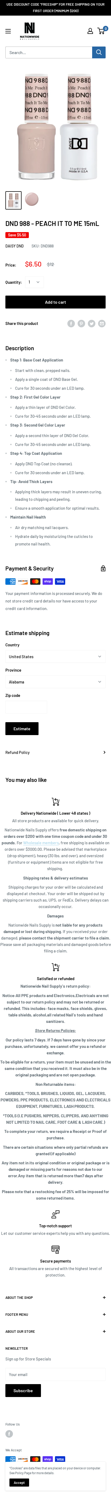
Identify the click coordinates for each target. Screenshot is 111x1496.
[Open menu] (8, 31)
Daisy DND (14, 246)
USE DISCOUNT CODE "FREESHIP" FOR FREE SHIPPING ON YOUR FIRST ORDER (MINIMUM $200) (55, 7)
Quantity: (13, 282)
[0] (101, 31)
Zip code (12, 695)
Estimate (21, 728)
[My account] (90, 31)
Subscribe (23, 1390)
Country (12, 644)
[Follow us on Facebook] (9, 1434)
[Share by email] (102, 323)
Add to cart (55, 301)
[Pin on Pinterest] (81, 323)
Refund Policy (17, 752)
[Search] (99, 52)
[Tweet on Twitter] (91, 323)
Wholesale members (41, 842)
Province (13, 670)
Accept (19, 1482)
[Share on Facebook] (71, 323)
